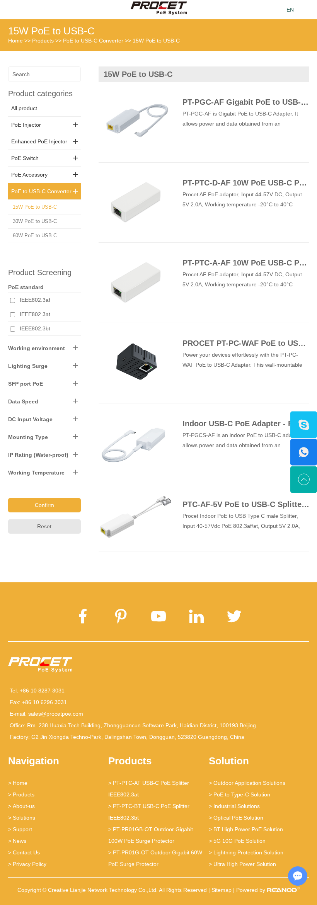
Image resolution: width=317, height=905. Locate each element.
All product (24, 108)
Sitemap (221, 890)
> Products (21, 794)
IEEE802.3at (35, 314)
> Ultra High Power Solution (242, 864)
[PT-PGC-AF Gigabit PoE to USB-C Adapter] (135, 121)
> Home (17, 783)
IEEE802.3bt (35, 328)
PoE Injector (26, 125)
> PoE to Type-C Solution (239, 794)
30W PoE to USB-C (35, 221)
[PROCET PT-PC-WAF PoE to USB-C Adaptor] (135, 362)
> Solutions (21, 818)
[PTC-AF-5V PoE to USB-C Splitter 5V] (135, 517)
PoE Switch (25, 158)
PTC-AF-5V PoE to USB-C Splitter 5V (249, 504)
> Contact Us (24, 852)
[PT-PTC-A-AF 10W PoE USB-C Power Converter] (135, 282)
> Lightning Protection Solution (246, 852)
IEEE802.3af (35, 300)
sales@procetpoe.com (55, 714)
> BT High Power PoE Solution (246, 829)
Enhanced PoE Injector (39, 141)
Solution (229, 761)
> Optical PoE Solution (236, 818)
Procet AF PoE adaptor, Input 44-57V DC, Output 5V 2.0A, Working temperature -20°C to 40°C (242, 199)
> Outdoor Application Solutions (247, 783)
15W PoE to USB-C (51, 31)
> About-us (21, 806)
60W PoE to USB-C (35, 235)
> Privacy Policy (27, 864)
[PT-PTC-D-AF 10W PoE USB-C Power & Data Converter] (135, 202)
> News (17, 841)
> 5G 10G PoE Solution (237, 841)
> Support (20, 829)
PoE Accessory (29, 175)
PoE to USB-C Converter (93, 40)
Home (15, 40)
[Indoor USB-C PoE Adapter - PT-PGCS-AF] (135, 443)
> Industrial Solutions (234, 806)
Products (43, 40)
